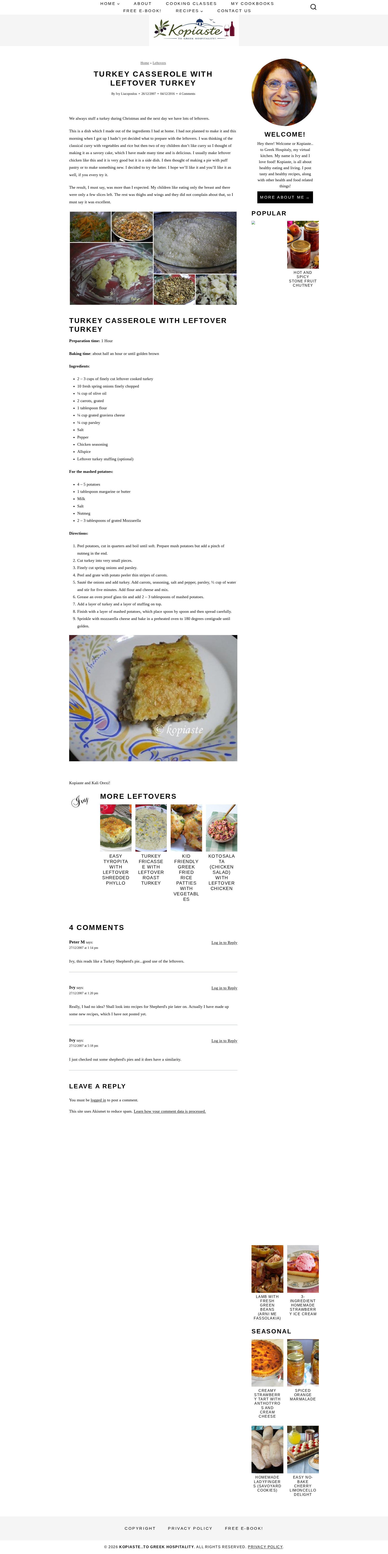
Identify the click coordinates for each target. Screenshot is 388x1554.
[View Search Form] (313, 7)
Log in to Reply (224, 942)
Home (145, 63)
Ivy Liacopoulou (126, 93)
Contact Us (234, 11)
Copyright (140, 1528)
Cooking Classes (191, 3)
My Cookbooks (252, 3)
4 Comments (187, 93)
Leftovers (159, 63)
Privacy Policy (190, 1528)
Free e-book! (142, 11)
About (143, 3)
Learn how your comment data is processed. (170, 1111)
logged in (98, 1100)
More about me (282, 197)
